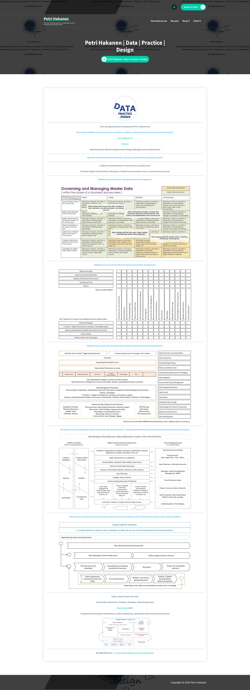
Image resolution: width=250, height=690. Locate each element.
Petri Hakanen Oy (125, 138)
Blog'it (186, 20)
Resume (175, 20)
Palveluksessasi (159, 20)
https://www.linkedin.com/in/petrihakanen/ (134, 652)
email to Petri (191, 7)
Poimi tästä (122, 608)
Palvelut (125, 143)
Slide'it (197, 20)
